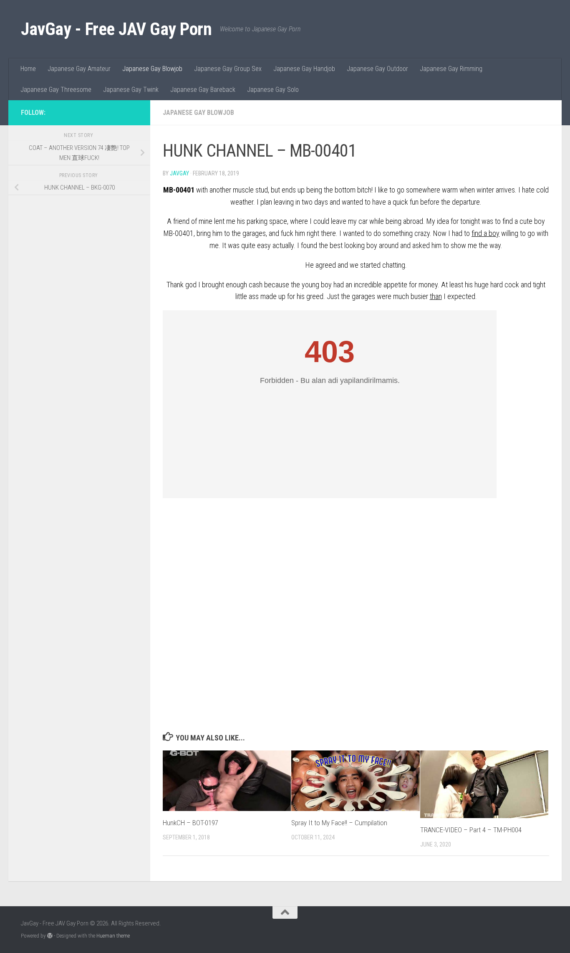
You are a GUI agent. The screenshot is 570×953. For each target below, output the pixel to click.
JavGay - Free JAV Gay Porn (116, 29)
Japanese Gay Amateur (79, 69)
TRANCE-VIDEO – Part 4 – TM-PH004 (471, 830)
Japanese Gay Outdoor (377, 69)
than (436, 296)
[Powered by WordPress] (50, 935)
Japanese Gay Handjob (304, 69)
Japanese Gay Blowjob (152, 69)
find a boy (485, 233)
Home (28, 69)
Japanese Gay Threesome (55, 90)
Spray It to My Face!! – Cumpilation (339, 823)
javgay (179, 173)
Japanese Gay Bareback (202, 90)
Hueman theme (113, 936)
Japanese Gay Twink (131, 90)
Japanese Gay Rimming (451, 69)
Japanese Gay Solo (273, 90)
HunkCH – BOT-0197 (190, 823)
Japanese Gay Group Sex (228, 69)
